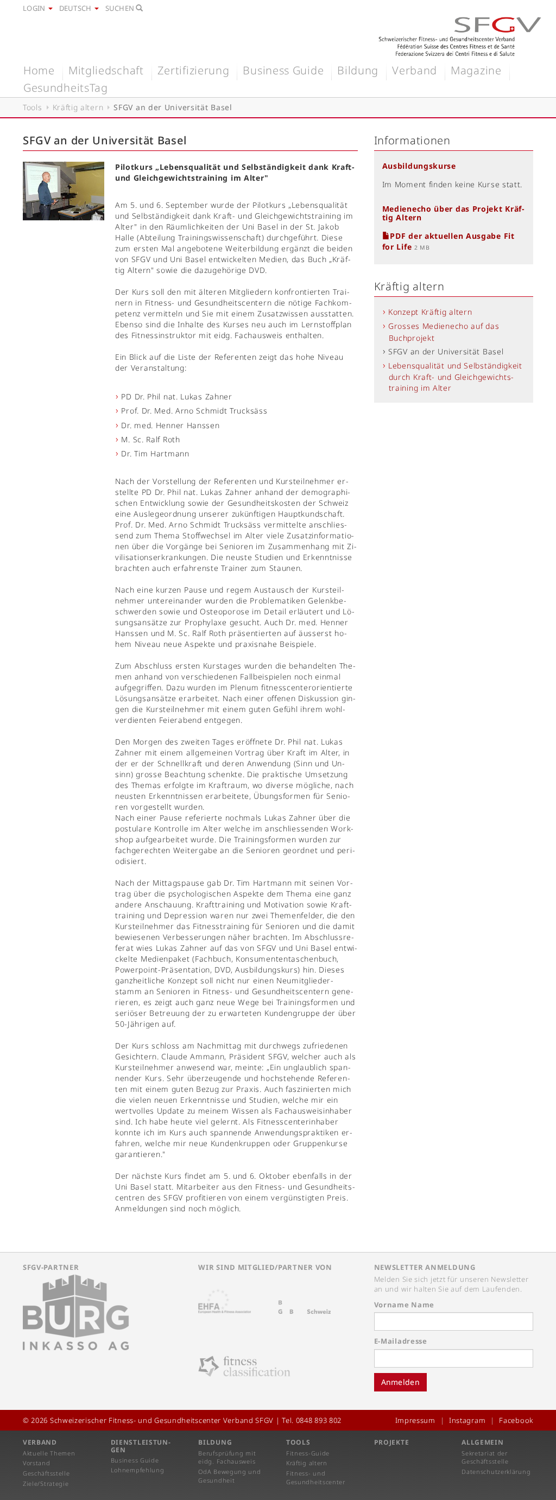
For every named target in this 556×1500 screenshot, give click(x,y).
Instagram (467, 1420)
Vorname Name (404, 1305)
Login (35, 8)
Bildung (357, 70)
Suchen (120, 8)
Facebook (516, 1420)
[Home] (459, 36)
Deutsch (76, 8)
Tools (32, 107)
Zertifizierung (193, 70)
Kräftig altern (78, 107)
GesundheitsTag (65, 87)
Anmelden (400, 1382)
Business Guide (283, 70)
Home (39, 70)
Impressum (415, 1420)
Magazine (476, 70)
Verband (414, 70)
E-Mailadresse (400, 1341)
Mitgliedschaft (106, 70)
